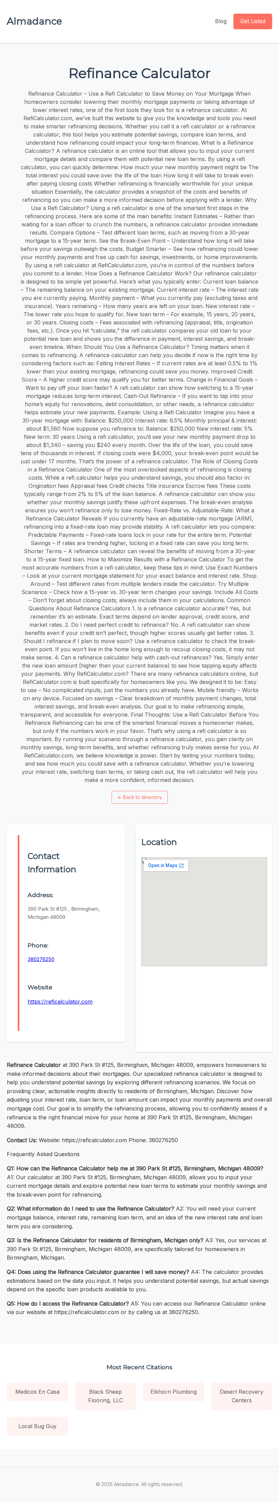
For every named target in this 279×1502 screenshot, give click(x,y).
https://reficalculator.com (60, 1001)
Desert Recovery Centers (241, 1396)
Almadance (34, 21)
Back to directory (139, 797)
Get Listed (252, 21)
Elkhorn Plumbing (173, 1391)
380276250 (41, 959)
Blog (221, 21)
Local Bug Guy (37, 1426)
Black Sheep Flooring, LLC (105, 1396)
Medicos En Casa (37, 1391)
